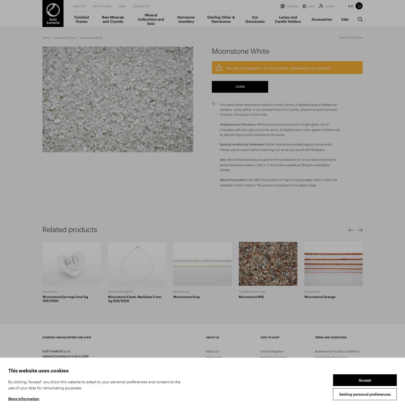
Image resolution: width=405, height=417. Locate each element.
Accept (365, 380)
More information (23, 398)
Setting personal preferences (365, 394)
